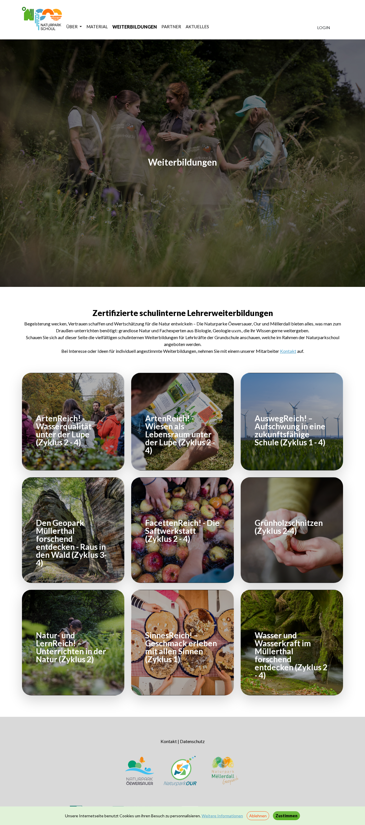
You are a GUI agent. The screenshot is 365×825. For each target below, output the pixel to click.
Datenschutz (192, 741)
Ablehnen (258, 815)
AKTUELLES (197, 26)
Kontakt (288, 351)
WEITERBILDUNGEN (134, 26)
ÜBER (72, 26)
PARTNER (171, 26)
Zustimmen (286, 815)
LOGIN (323, 27)
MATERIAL (97, 26)
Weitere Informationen (222, 815)
